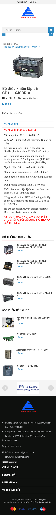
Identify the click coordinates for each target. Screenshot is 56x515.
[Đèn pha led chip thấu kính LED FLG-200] (8, 322)
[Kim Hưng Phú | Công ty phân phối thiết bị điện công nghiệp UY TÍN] (28, 406)
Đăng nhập (22, 2)
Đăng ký (33, 2)
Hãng (4, 98)
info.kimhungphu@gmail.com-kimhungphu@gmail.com (19, 454)
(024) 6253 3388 (13, 446)
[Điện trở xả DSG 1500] (8, 338)
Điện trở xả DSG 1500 (26, 334)
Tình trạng (23, 98)
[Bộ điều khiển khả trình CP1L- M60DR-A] (8, 298)
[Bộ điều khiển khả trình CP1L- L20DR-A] (8, 282)
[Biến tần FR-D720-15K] (8, 371)
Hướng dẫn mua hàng (12, 113)
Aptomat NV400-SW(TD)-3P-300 (31, 350)
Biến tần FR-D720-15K (27, 366)
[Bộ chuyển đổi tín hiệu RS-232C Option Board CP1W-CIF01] (8, 250)
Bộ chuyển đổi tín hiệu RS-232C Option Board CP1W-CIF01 (31, 246)
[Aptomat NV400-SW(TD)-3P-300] (8, 354)
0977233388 (11, 440)
